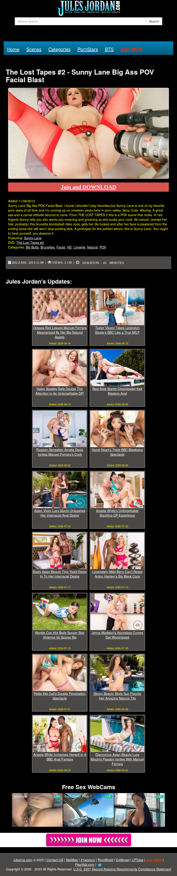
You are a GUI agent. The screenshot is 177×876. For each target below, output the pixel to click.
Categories (59, 49)
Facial (60, 247)
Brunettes (48, 247)
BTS (109, 49)
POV (103, 247)
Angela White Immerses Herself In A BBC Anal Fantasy (59, 756)
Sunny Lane (32, 238)
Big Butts (32, 247)
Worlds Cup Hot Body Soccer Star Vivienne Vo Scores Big (59, 635)
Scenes (33, 49)
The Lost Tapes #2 (30, 242)
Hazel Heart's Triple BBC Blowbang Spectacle (117, 452)
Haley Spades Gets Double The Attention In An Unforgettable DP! (59, 391)
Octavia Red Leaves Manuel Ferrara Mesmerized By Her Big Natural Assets (59, 332)
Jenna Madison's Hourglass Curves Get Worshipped (117, 635)
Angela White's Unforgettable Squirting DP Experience (117, 513)
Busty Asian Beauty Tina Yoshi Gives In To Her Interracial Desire (59, 574)
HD (69, 247)
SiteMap (72, 860)
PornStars (87, 49)
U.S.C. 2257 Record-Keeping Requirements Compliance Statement (122, 869)
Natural (92, 247)
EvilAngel (122, 860)
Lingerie (79, 247)
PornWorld (105, 860)
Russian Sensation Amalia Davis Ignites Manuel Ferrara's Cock (59, 452)
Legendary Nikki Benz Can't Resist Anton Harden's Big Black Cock (117, 574)
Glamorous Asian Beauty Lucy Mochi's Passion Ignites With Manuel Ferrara (117, 759)
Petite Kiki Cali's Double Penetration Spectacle (60, 695)
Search (154, 21)
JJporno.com (22, 860)
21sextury (88, 860)
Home (13, 49)
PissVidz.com (84, 864)
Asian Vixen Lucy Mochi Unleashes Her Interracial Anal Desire (59, 513)
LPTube (137, 860)
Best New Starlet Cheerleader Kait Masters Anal (117, 391)
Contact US (55, 860)
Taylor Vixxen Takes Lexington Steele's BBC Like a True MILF (117, 330)
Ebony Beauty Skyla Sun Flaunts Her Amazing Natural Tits (117, 695)
